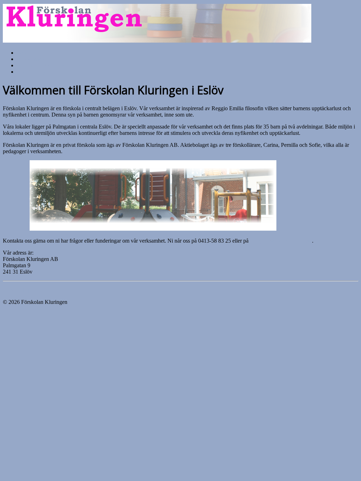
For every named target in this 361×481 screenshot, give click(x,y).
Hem (22, 53)
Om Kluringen (33, 72)
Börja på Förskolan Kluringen (50, 65)
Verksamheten (32, 59)
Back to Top (16, 290)
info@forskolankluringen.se (281, 241)
